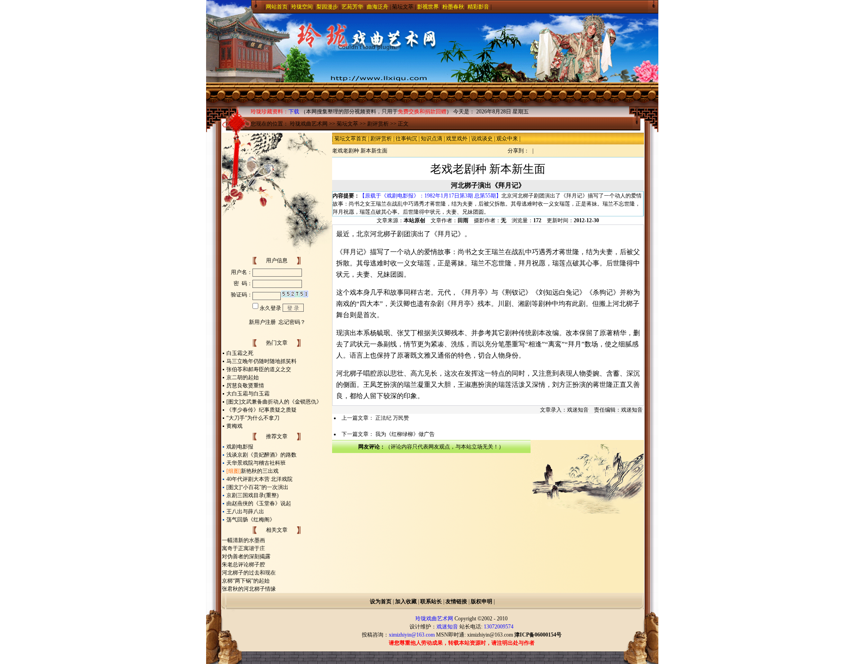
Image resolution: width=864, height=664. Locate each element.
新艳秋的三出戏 (260, 471)
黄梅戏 (234, 426)
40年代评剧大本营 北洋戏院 (259, 479)
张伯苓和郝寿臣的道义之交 (258, 369)
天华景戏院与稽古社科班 (256, 463)
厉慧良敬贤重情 (245, 385)
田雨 (463, 220)
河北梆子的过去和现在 (249, 573)
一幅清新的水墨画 (243, 540)
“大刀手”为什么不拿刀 (252, 418)
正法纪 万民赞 (392, 418)
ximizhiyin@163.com (490, 635)
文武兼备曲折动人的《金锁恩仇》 (281, 402)
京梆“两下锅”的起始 (246, 581)
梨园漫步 (327, 7)
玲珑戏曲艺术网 (309, 124)
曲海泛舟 (377, 7)
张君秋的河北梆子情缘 (249, 589)
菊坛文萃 (403, 7)
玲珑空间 (302, 7)
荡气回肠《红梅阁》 (250, 519)
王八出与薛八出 (245, 511)
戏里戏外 (457, 138)
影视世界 (428, 7)
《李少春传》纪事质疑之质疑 (261, 410)
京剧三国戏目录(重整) (252, 495)
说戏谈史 (482, 138)
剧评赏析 (378, 124)
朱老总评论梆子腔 (243, 564)
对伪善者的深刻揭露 (246, 556)
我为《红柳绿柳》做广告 (405, 434)
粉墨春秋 (453, 7)
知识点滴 (431, 138)
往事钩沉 (406, 138)
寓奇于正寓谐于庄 (243, 548)
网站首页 (277, 7)
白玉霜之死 (239, 353)
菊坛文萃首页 (350, 138)
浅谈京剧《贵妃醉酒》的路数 (261, 455)
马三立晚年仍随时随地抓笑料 (261, 361)
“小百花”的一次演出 (264, 487)
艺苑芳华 (352, 7)
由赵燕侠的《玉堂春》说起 (258, 503)
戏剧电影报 (239, 447)
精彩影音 (478, 7)
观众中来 (507, 138)
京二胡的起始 (242, 377)
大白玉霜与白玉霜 (248, 393)
